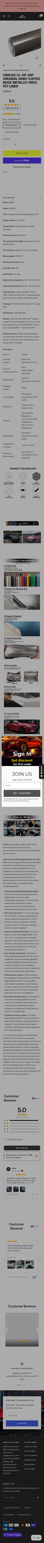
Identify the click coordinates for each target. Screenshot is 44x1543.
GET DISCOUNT (22, 793)
